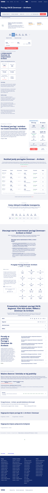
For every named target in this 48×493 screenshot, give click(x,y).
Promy (18, 1)
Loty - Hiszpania (27, 471)
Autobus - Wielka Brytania (17, 478)
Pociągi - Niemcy (4, 472)
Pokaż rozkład (4, 79)
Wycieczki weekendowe (40, 460)
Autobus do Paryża (16, 468)
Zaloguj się (45, 1)
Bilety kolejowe (4, 460)
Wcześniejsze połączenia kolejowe (9, 193)
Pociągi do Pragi (4, 469)
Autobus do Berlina (16, 469)
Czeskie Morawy (39, 463)
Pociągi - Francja (4, 474)
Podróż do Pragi (39, 475)
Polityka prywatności (29, 490)
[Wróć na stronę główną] (4, 1)
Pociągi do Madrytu (4, 463)
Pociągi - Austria (4, 480)
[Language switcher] (27, 1)
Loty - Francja (26, 474)
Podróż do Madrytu (39, 469)
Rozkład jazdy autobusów (17, 463)
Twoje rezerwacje (34, 1)
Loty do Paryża (27, 466)
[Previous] (9, 215)
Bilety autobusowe (16, 462)
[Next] (29, 35)
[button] (22, 14)
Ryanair (25, 483)
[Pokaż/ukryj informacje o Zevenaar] (45, 393)
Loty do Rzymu (27, 465)
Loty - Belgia (26, 475)
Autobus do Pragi (16, 471)
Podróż (37, 458)
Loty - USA (26, 477)
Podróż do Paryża (39, 472)
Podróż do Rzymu (39, 471)
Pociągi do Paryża (4, 466)
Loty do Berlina (27, 468)
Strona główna (3, 432)
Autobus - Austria (16, 480)
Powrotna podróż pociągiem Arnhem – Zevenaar (9, 406)
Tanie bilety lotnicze (27, 462)
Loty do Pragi (26, 469)
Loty (14, 1)
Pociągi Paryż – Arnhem (5, 416)
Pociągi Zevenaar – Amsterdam (17, 416)
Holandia (8, 432)
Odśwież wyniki (23, 166)
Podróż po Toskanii (39, 462)
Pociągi (8, 1)
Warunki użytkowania (20, 490)
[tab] (9, 38)
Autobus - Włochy (16, 477)
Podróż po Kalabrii (39, 468)
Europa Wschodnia (39, 466)
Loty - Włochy (26, 478)
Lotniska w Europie (27, 460)
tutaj (32, 196)
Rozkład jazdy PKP (4, 462)
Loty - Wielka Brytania (28, 480)
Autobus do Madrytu (16, 465)
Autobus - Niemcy (16, 472)
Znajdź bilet (4, 66)
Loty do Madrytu (27, 463)
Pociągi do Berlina (4, 468)
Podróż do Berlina (39, 474)
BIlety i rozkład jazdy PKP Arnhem (30, 406)
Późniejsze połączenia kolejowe (39, 193)
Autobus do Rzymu (16, 466)
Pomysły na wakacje (39, 465)
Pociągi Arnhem (14, 432)
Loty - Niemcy (26, 472)
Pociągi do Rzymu (4, 465)
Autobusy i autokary (16, 458)
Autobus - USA (15, 475)
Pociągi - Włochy (4, 477)
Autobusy (11, 1)
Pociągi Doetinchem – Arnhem (6, 427)
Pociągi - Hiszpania (4, 471)
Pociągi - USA (3, 475)
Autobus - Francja (16, 474)
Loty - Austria (26, 481)
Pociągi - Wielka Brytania (5, 478)
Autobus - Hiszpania (16, 460)
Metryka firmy (12, 490)
